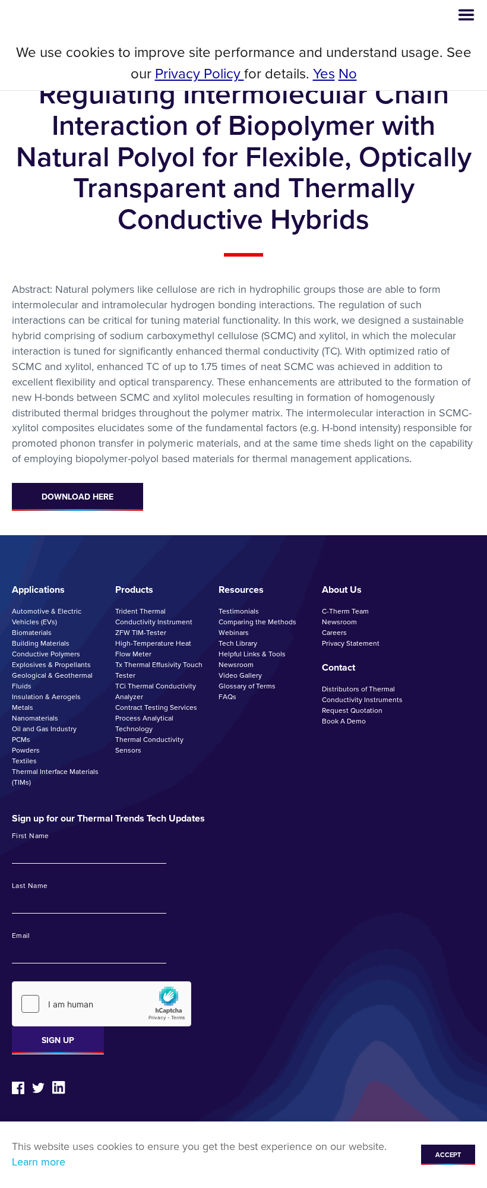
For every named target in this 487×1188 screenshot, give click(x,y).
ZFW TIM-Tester (140, 632)
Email (21, 936)
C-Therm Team (345, 611)
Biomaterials (32, 632)
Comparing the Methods (257, 622)
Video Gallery (240, 675)
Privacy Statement (351, 643)
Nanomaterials (35, 718)
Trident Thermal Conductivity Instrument (153, 616)
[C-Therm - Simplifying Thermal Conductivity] (58, 15)
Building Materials (40, 643)
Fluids (21, 686)
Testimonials (239, 611)
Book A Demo (344, 721)
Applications (38, 589)
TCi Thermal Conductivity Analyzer (155, 691)
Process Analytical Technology (144, 723)
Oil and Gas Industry (44, 728)
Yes (324, 73)
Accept (448, 1154)
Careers (334, 632)
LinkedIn (58, 1087)
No (348, 73)
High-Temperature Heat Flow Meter (153, 648)
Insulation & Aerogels (46, 696)
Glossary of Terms (247, 686)
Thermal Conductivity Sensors (149, 745)
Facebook (18, 1088)
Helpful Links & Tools (252, 654)
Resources (241, 589)
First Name (30, 836)
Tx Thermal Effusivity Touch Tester (159, 670)
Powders (26, 750)
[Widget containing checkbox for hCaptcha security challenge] (101, 1003)
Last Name (30, 886)
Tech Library (238, 643)
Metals (22, 707)
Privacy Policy (199, 73)
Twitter (38, 1088)
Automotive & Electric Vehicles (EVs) (46, 616)
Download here (77, 497)
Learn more (38, 1162)
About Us (342, 589)
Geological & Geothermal (52, 675)
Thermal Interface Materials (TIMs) (55, 777)
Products (134, 589)
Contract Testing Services (156, 707)
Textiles (24, 761)
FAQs (227, 696)
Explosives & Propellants (51, 664)
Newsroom (236, 664)
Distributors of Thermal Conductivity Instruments (362, 694)
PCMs (21, 739)
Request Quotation (352, 710)
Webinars (234, 632)
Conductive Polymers (46, 654)
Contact (338, 667)
